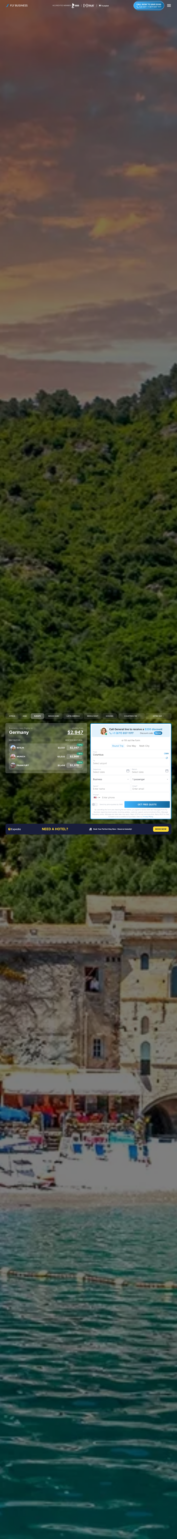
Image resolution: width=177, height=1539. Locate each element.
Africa (12, 716)
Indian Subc (53, 716)
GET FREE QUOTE (147, 804)
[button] (97, 797)
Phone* (96, 795)
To (94, 761)
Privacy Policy (148, 817)
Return (134, 769)
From (95, 752)
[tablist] (131, 746)
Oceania (109, 716)
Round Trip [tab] (117, 745)
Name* (95, 786)
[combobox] (131, 754)
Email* (134, 786)
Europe (37, 716)
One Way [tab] (131, 745)
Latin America (73, 716)
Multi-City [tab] (144, 745)
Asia (25, 716)
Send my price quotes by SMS (111, 804)
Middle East (92, 716)
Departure (97, 769)
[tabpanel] (131, 784)
